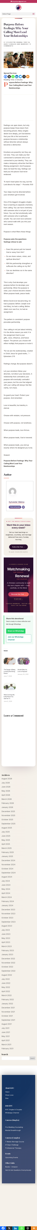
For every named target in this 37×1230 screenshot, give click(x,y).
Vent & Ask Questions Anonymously (18, 1170)
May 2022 (6, 987)
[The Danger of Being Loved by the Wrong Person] (10, 661)
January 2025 (7, 856)
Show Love (9, 1095)
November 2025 (8, 815)
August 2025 (7, 828)
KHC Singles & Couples (13, 1109)
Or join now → (18, 599)
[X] (9, 76)
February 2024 (8, 901)
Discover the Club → (18, 594)
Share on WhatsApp (16, 631)
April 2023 (6, 942)
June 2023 (6, 934)
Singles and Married (18, 44)
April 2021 (6, 1040)
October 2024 (7, 869)
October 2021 (7, 1016)
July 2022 (6, 979)
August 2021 (7, 1024)
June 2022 (6, 983)
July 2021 (5, 1028)
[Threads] (24, 76)
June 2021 (6, 1032)
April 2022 (6, 991)
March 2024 (7, 897)
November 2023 (8, 914)
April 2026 (6, 795)
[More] (27, 76)
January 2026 (7, 807)
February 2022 (8, 999)
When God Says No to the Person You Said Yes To (9, 696)
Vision (7, 1092)
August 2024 (7, 877)
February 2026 (8, 803)
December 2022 (8, 959)
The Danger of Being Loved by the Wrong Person (9, 671)
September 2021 (8, 1020)
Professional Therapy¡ (13, 1148)
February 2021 (7, 1049)
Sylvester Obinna (14, 42)
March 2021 (6, 1044)
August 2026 (7, 779)
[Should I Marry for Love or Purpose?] (24, 661)
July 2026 (6, 783)
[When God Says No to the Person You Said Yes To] (10, 686)
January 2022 (7, 1004)
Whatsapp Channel (12, 1113)
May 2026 (6, 791)
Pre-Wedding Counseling (14, 1127)
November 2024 (8, 865)
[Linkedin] (16, 76)
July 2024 (6, 881)
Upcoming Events (11, 1157)
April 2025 (6, 844)
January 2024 (7, 905)
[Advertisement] (18, 107)
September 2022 (8, 971)
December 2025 (8, 811)
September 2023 (8, 922)
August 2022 (7, 975)
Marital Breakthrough (13, 1130)
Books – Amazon (11, 1167)
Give (6, 1098)
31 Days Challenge (11, 1145)
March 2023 (7, 946)
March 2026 (7, 799)
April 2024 (6, 893)
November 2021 (8, 1012)
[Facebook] (5, 76)
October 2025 (7, 820)
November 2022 (8, 963)
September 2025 (8, 824)
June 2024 (6, 885)
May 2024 (6, 889)
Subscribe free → (18, 547)
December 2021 (8, 1008)
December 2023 (8, 910)
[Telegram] (20, 76)
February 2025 (8, 852)
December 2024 (8, 860)
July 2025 (6, 832)
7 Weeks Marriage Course (14, 1142)
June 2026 (6, 787)
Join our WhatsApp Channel (15, 638)
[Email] (23, 507)
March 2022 (7, 995)
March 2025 (7, 848)
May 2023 (6, 938)
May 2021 (6, 1036)
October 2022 (7, 967)
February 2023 (8, 950)
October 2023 (7, 918)
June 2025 (6, 836)
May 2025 (6, 840)
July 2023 (6, 930)
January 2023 (7, 954)
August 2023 (7, 926)
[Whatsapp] (13, 76)
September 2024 (9, 873)
